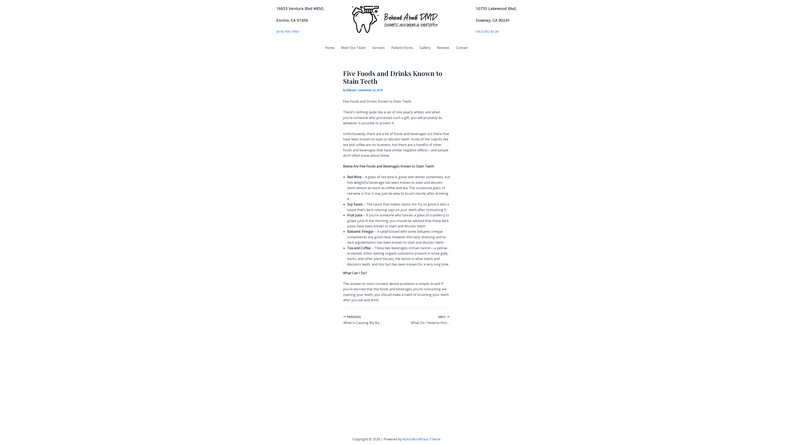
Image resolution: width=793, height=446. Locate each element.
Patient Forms (402, 47)
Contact (462, 47)
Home (329, 47)
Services (378, 47)
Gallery (425, 47)
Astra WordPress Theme (421, 439)
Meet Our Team (353, 47)
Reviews (443, 47)
